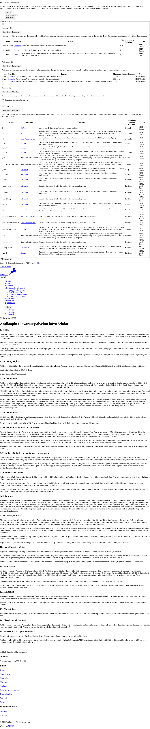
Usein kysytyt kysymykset (9, 690)
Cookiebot (17, 46)
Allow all (8, 12)
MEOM (11, 726)
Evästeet (3, 702)
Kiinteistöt (8, 283)
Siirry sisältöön (5, 267)
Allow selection (6, 259)
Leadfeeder (25, 248)
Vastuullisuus (9, 301)
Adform (23, 128)
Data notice (4, 698)
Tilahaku (8, 281)
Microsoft (24, 170)
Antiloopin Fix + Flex (17, 296)
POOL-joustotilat (15, 292)
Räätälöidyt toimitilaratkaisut (19, 294)
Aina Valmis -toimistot (17, 290)
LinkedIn (17, 54)
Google (16, 50)
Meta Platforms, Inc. (28, 139)
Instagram (3, 715)
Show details (10, 17)
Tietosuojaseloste (6, 694)
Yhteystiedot (9, 298)
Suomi (11, 310)
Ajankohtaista (10, 303)
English (12, 312)
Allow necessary (11, 15)
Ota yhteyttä (9, 314)
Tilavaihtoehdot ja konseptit (15, 288)
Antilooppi (9, 285)
